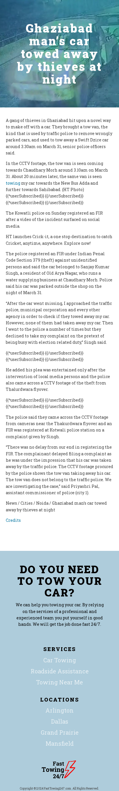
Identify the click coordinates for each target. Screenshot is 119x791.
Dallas (59, 721)
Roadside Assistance (60, 671)
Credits (13, 520)
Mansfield (60, 743)
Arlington (59, 710)
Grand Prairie (60, 732)
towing (13, 183)
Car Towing (59, 660)
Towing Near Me (59, 682)
